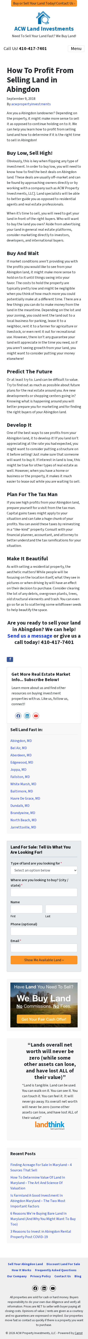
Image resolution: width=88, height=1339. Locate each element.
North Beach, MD (23, 820)
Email (16, 940)
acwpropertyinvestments (31, 104)
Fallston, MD (20, 776)
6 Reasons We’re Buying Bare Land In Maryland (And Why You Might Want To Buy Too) (43, 1219)
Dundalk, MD (20, 805)
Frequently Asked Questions (55, 1270)
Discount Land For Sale (63, 1264)
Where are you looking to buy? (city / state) (39, 883)
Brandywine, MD (22, 812)
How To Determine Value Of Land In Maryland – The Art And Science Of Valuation (37, 1183)
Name (15, 902)
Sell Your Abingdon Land (25, 1264)
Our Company (17, 1276)
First (13, 916)
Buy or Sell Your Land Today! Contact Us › (44, 3)
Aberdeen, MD (21, 755)
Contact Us (62, 1276)
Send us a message (29, 636)
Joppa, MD (18, 769)
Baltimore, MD (21, 791)
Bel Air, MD (18, 748)
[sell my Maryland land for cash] (44, 1005)
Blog (77, 1276)
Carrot (79, 1333)
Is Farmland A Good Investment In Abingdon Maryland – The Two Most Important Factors (37, 1201)
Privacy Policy (40, 1276)
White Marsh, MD (23, 784)
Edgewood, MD (21, 762)
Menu (76, 49)
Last (47, 916)
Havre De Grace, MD (25, 798)
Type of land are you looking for (36, 863)
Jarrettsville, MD (23, 827)
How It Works (21, 1270)
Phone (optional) (24, 924)
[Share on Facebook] (10, 659)
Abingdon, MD (21, 740)
